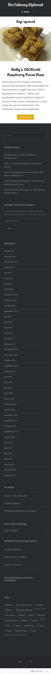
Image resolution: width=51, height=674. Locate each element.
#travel (24, 620)
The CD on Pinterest (13, 565)
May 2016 (8, 388)
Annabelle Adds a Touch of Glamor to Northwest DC (20, 156)
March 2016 (9, 399)
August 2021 (9, 267)
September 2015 (11, 431)
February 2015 (10, 470)
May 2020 (8, 284)
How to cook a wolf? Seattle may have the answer (22, 165)
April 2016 (8, 393)
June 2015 (8, 448)
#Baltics (9, 605)
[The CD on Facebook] (20, 661)
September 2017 (11, 311)
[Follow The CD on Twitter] (25, 661)
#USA (7, 625)
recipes (8, 631)
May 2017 (8, 327)
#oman (22, 615)
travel (33, 631)
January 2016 (9, 410)
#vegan (17, 625)
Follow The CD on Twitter (15, 557)
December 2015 (11, 415)
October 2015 (10, 426)
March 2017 (9, 338)
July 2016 (8, 377)
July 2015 (8, 442)
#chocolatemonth (24, 605)
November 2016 (11, 355)
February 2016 (10, 404)
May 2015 (8, 453)
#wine (40, 625)
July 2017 (8, 316)
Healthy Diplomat (11, 503)
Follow (9, 228)
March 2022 (9, 251)
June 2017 (8, 322)
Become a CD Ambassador (16, 496)
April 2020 (8, 289)
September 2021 (11, 262)
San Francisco (21, 631)
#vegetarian (29, 625)
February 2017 (10, 344)
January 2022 (9, 256)
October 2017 (10, 306)
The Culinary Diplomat (25, 4)
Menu (26, 12)
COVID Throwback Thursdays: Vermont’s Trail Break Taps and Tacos (24, 182)
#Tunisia (34, 620)
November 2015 (11, 420)
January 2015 (9, 475)
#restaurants (11, 620)
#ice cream (10, 615)
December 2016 (11, 349)
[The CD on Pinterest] (31, 661)
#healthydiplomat (24, 610)
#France (39, 605)
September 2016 (11, 366)
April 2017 (8, 333)
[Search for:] (25, 135)
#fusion (8, 610)
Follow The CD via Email (19, 205)
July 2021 (8, 273)
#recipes (41, 615)
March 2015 (9, 464)
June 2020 (8, 278)
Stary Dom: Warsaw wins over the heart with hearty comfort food (23, 174)
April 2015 (8, 459)
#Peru (31, 615)
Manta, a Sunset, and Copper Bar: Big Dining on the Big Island (25, 191)
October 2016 (10, 360)
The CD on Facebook (13, 549)
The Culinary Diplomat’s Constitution (20, 511)
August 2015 (9, 437)
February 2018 (10, 300)
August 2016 (9, 371)
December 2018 (11, 295)
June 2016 (8, 382)
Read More (25, 117)
